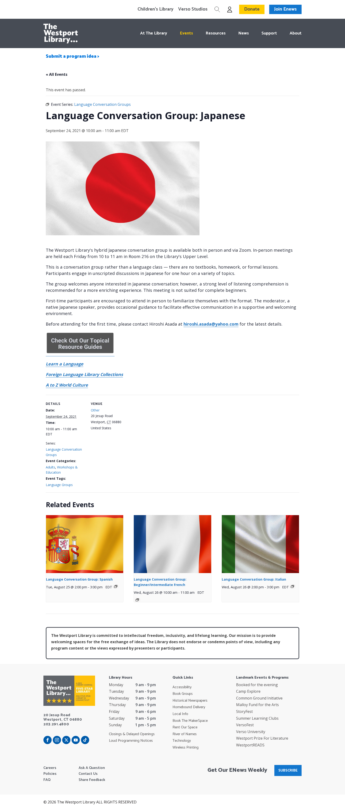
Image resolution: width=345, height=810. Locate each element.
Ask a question (92, 768)
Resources (216, 33)
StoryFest (244, 711)
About (296, 33)
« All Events (56, 74)
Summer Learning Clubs (257, 718)
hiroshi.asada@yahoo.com (211, 324)
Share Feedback (92, 780)
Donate (252, 9)
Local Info (180, 714)
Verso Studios (192, 9)
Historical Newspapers (189, 701)
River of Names (184, 734)
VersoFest (245, 724)
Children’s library (155, 9)
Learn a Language (64, 364)
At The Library (153, 33)
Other (95, 410)
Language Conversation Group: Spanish (79, 579)
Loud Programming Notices (131, 741)
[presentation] (84, 544)
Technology (181, 741)
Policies (50, 774)
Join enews (285, 9)
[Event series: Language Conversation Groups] (115, 586)
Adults (50, 467)
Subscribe (288, 770)
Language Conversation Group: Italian (254, 579)
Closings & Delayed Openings (132, 734)
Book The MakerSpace (190, 721)
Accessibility (182, 687)
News (243, 33)
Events (186, 33)
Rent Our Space (184, 727)
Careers (49, 768)
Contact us (88, 774)
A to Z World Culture (67, 385)
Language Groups (59, 485)
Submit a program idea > (72, 56)
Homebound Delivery (188, 707)
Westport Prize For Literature (262, 738)
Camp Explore (248, 691)
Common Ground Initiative (259, 698)
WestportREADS (250, 745)
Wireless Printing (185, 748)
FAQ (46, 780)
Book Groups (182, 694)
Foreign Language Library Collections (84, 374)
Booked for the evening (257, 684)
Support (269, 33)
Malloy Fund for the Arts (257, 704)
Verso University (250, 731)
